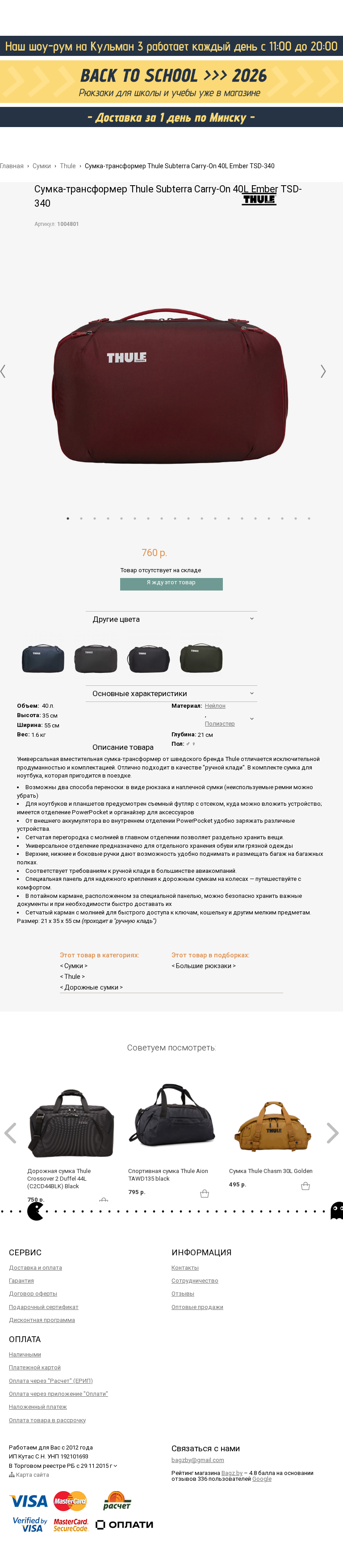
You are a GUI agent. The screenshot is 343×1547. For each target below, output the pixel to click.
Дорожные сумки (91, 987)
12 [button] (215, 518)
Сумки (73, 966)
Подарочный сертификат (44, 1307)
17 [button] (282, 518)
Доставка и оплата (35, 1267)
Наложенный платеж (38, 1406)
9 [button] (175, 518)
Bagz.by (232, 1473)
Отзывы (183, 1293)
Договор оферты (33, 1293)
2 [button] (81, 518)
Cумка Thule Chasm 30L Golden (271, 1171)
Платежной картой (35, 1367)
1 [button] (67, 518)
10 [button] (188, 518)
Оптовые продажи (197, 1307)
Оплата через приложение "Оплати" (58, 1393)
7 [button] (148, 518)
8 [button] (161, 518)
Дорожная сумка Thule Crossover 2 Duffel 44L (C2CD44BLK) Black (59, 1179)
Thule (72, 977)
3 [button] (94, 518)
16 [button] (268, 518)
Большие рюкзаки (203, 966)
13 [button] (228, 518)
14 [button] (242, 518)
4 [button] (108, 518)
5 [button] (121, 518)
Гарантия (21, 1280)
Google (262, 1478)
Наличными (25, 1354)
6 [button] (134, 518)
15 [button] (255, 518)
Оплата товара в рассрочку (47, 1420)
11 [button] (201, 518)
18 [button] (295, 518)
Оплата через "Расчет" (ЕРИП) (51, 1380)
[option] (171, 364)
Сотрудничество (195, 1280)
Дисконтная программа (42, 1320)
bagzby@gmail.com (198, 1460)
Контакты (185, 1267)
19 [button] (309, 518)
